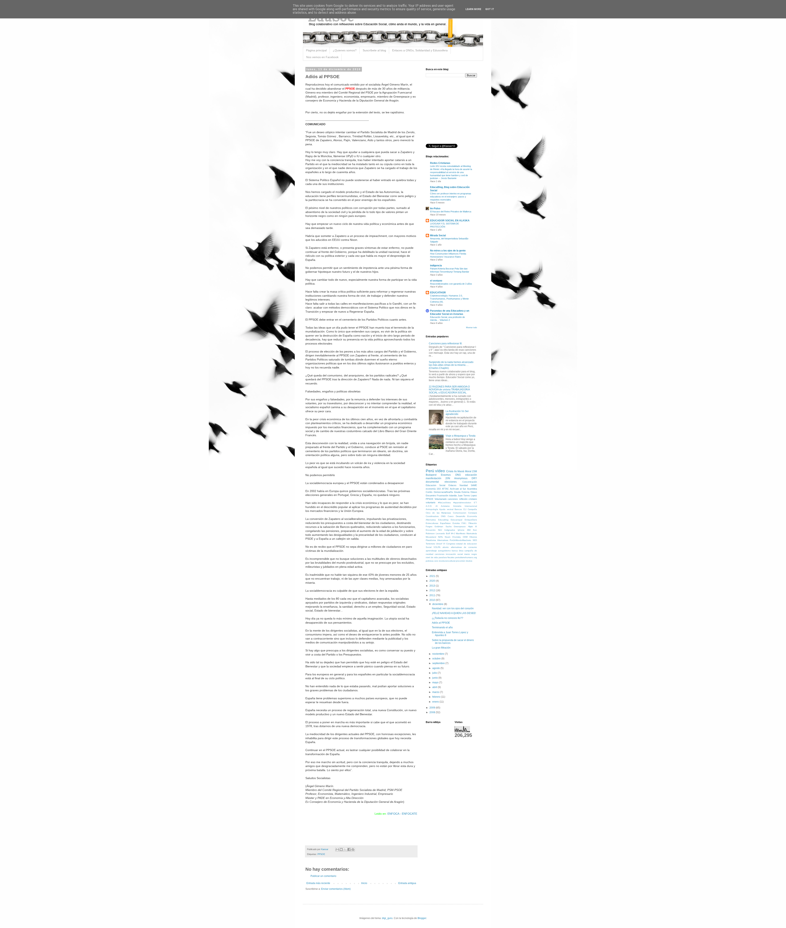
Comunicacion (459, 513)
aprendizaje (431, 551)
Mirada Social (438, 235)
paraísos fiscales (447, 557)
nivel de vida (432, 557)
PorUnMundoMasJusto (460, 540)
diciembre (438, 604)
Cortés (429, 492)
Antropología (432, 509)
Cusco (451, 516)
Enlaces (452, 485)
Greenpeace (460, 526)
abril (435, 687)
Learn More (473, 9)
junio (435, 677)
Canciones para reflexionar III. (445, 343)
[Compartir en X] (345, 849)
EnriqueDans (471, 520)
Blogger (422, 918)
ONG (458, 474)
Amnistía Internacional (465, 506)
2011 (432, 595)
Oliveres (473, 537)
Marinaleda (471, 533)
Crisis (449, 471)
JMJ (469, 530)
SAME (474, 485)
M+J (453, 533)
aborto (446, 547)
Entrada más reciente (318, 883)
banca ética (457, 551)
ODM (465, 537)
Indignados (449, 530)
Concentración (469, 482)
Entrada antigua (407, 883)
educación (471, 474)
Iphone (461, 530)
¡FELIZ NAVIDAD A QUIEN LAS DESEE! (454, 613)
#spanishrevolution (462, 502)
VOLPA (437, 547)
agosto (436, 668)
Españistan (445, 523)
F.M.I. (464, 523)
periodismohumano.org (466, 557)
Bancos (458, 509)
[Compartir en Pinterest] (353, 849)
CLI (464, 509)
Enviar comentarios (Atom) (336, 888)
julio (435, 672)
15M (474, 471)
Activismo (445, 506)
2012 (432, 590)
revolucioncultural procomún (452, 561)
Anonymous (461, 478)
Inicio (364, 883)
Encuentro (431, 495)
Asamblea (472, 489)
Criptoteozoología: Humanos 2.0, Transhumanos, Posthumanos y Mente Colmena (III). (449, 298)
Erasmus (446, 474)
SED (475, 540)
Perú (430, 471)
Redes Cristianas (440, 163)
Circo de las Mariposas (438, 513)
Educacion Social (435, 485)
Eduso (474, 492)
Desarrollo (460, 516)
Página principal (316, 50)
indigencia (436, 265)
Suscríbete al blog (374, 50)
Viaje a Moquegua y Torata (460, 435)
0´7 (475, 502)
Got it (489, 9)
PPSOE (321, 854)
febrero (436, 696)
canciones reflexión (458, 499)
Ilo (455, 471)
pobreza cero (432, 561)
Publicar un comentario (323, 876)
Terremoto (430, 544)
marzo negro (470, 554)
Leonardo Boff (443, 533)
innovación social (454, 554)
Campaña (472, 509)
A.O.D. (429, 506)
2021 (432, 576)
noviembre (438, 653)
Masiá (460, 471)
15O (439, 489)
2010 (432, 600)
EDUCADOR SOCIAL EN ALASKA (450, 220)
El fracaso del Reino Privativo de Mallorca (450, 211)
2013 (432, 585)
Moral (468, 471)
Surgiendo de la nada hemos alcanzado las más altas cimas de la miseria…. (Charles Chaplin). (451, 365)
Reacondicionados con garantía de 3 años (451, 284)
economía (431, 489)
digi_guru (387, 918)
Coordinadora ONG (436, 516)
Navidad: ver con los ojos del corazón (453, 608)
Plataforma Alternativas (437, 540)
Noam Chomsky (453, 537)
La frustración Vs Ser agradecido (457, 413)
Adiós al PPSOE (441, 622)
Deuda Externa (462, 492)
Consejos (472, 513)
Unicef (439, 544)
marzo (436, 692)
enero (435, 701)
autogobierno (444, 551)
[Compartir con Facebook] (349, 849)
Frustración (442, 495)
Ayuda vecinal (446, 509)
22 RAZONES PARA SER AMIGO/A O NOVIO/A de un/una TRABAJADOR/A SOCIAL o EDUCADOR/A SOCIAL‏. (449, 389)
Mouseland (431, 537)
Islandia (453, 495)
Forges (429, 526)
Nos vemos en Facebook (322, 57)
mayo (435, 682)
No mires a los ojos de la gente (448, 250)
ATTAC (445, 489)
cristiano (473, 499)
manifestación (433, 478)
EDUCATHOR (438, 292)
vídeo (440, 471)
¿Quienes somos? (345, 50)
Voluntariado (441, 499)
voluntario (430, 502)
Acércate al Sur (458, 489)
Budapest (431, 474)
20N (447, 478)
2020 (432, 580)
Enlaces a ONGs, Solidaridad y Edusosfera (420, 50)
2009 (432, 707)
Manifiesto (460, 533)
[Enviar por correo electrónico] (337, 849)
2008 (432, 712)
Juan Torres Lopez (467, 495)
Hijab (470, 526)
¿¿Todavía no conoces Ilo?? (447, 618)
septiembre (438, 663)
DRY (474, 478)
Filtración (473, 523)
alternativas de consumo (464, 547)
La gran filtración (441, 647)
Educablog (443, 520)
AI (437, 506)
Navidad (464, 485)
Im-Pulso (435, 208)
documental (432, 481)
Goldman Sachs (443, 526)
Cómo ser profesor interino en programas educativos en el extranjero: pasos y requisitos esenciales (450, 196)
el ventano (436, 280)
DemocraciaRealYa (443, 492)
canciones (439, 554)
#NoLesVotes (444, 502)
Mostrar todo (471, 328)
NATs (440, 537)
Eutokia (456, 523)
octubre (436, 658)
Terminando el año (442, 627)
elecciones (451, 481)
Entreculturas (432, 523)
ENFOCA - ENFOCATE (402, 813)
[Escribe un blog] (341, 849)
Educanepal (456, 520)
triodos (469, 561)
